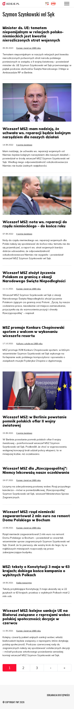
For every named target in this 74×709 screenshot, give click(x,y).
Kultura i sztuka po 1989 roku (29, 343)
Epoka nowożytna (24, 583)
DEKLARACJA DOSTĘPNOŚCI (58, 695)
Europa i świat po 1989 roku (28, 48)
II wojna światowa (24, 145)
